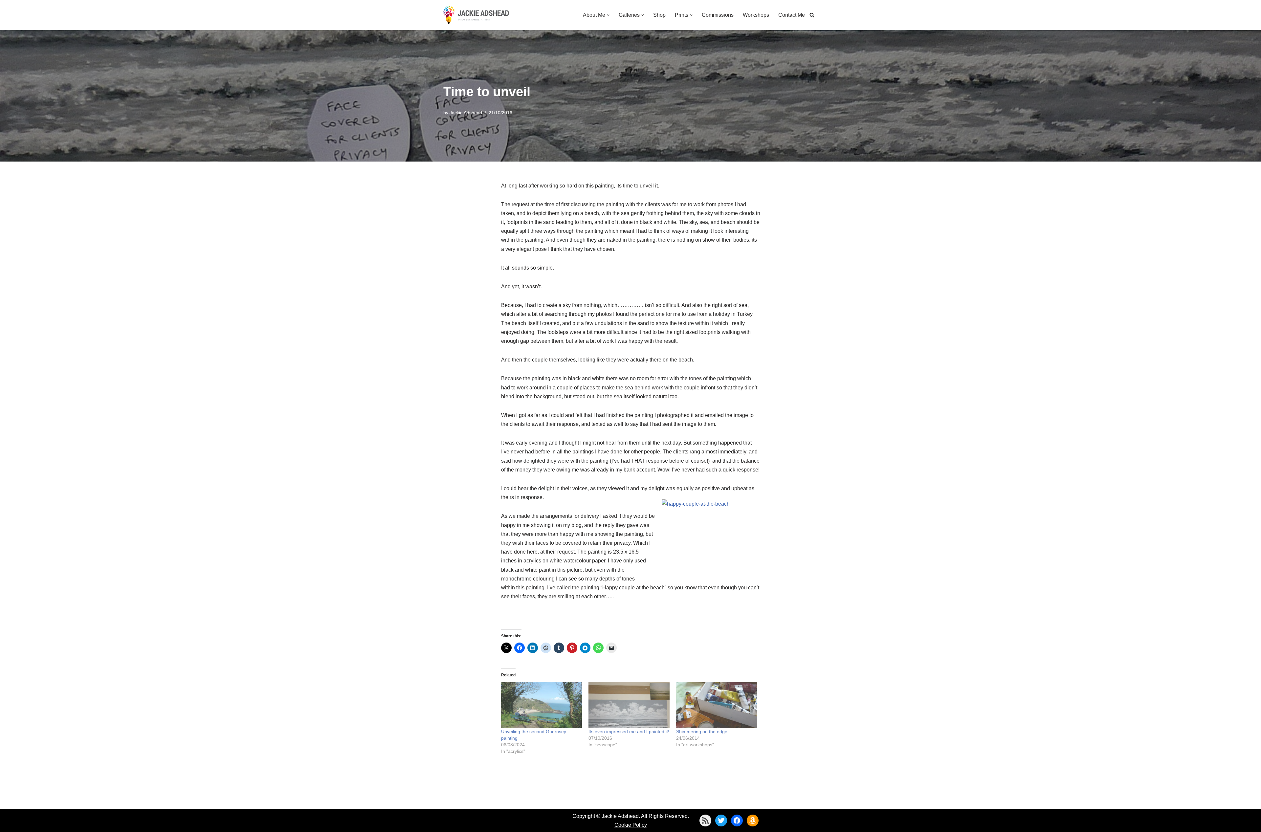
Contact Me (791, 15)
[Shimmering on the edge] (716, 705)
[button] (608, 15)
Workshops (756, 15)
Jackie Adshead (466, 112)
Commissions (718, 15)
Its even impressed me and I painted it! (628, 731)
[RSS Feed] (705, 820)
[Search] (811, 14)
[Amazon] (753, 820)
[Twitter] (721, 820)
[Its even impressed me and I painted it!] (629, 705)
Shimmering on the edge (701, 731)
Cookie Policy (630, 825)
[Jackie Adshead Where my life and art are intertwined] (476, 15)
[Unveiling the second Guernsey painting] (541, 705)
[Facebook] (737, 820)
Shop (659, 15)
